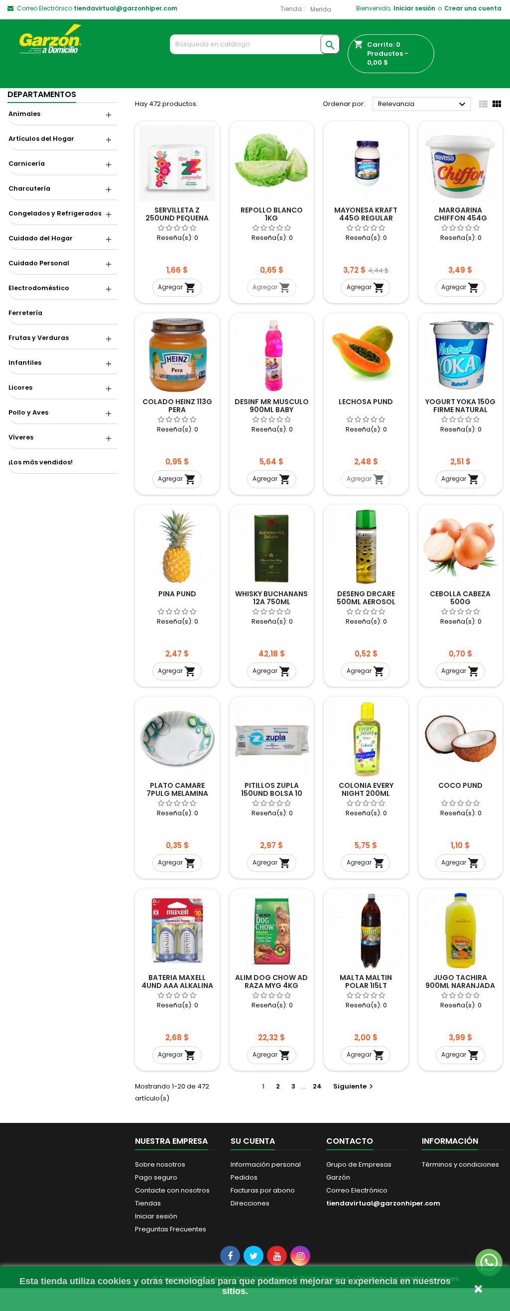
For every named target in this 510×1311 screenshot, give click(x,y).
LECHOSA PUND (366, 402)
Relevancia (423, 104)
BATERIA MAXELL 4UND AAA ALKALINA (177, 981)
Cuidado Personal (38, 263)
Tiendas (148, 1203)
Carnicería (26, 163)
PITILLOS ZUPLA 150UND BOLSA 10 (271, 789)
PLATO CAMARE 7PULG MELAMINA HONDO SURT (177, 793)
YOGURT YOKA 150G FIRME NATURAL (460, 406)
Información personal (266, 1164)
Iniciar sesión (414, 8)
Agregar (177, 288)
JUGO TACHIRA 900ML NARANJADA (460, 981)
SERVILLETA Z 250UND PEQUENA (177, 214)
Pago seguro (156, 1177)
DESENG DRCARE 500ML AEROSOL (366, 598)
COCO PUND (460, 785)
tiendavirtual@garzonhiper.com (125, 8)
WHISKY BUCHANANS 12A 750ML (271, 598)
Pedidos (244, 1177)
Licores (20, 387)
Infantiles (24, 362)
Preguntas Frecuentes (170, 1229)
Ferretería (25, 313)
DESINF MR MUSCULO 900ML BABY (272, 406)
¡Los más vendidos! (40, 462)
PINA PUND (177, 594)
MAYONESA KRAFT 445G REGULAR (365, 214)
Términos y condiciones (460, 1164)
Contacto (349, 1141)
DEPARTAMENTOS (41, 94)
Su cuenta (253, 1141)
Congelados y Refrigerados (55, 213)
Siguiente (354, 1086)
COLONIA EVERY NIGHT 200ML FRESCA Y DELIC (366, 793)
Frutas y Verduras (38, 337)
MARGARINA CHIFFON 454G (460, 214)
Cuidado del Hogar (40, 238)
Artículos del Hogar (41, 138)
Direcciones (250, 1203)
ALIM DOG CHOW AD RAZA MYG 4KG (271, 981)
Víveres (20, 437)
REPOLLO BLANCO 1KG (272, 214)
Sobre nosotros (160, 1164)
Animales (24, 113)
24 (317, 1086)
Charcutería (29, 188)
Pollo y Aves (28, 412)
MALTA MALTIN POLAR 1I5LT (366, 981)
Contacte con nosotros (172, 1190)
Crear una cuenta (473, 8)
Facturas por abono (263, 1190)
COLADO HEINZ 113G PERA (177, 406)
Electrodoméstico (38, 288)
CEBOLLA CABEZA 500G (460, 598)
